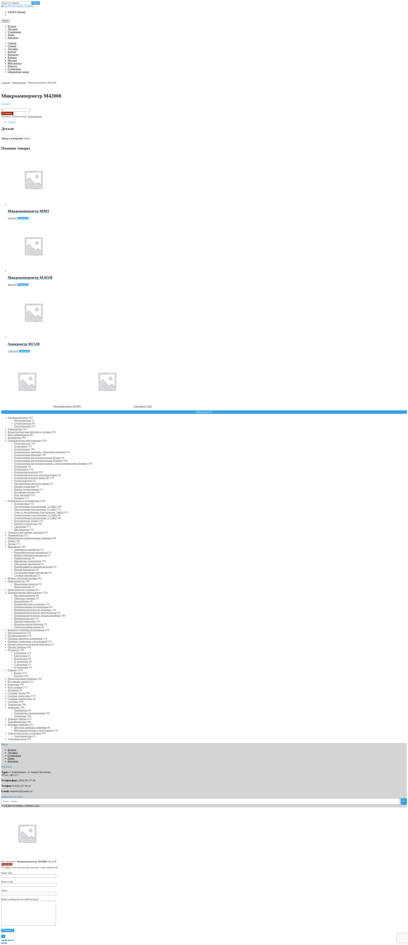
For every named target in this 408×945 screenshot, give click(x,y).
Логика (12, 543)
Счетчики (13, 701)
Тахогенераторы (23, 736)
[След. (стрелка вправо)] (5, 943)
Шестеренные (21, 529)
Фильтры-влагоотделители (28, 624)
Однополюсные (22, 423)
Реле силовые (15, 687)
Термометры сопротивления (29, 713)
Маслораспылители (24, 595)
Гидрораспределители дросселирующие (35, 475)
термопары (14, 707)
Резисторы (13, 684)
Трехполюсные (22, 426)
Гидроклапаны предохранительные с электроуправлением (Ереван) (50, 463)
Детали (11, 122)
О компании (14, 32)
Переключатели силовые (21, 589)
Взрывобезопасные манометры (31, 552)
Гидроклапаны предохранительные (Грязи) (37, 457)
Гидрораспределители (26, 472)
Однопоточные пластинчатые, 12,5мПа (35, 515)
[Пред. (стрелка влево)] (2, 943)
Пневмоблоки (21, 601)
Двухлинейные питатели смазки (31, 483)
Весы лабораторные (18, 434)
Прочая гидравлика (24, 486)
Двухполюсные (22, 420)
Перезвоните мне (204, 412)
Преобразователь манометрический (33, 566)
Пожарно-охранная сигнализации (26, 630)
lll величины (21, 658)
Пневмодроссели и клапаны (29, 604)
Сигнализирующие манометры (31, 572)
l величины (20, 653)
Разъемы (12, 670)
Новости (12, 66)
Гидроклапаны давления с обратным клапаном (39, 452)
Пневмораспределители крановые (32, 609)
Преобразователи (17, 635)
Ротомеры (13, 690)
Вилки (17, 673)
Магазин (12, 60)
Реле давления (22, 495)
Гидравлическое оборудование (24, 440)
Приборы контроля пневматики (25, 638)
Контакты (13, 37)
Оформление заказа (18, 71)
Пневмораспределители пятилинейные (35, 612)
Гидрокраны (20, 466)
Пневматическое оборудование (24, 592)
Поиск (35, 3)
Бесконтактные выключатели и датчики (29, 432)
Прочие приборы (17, 647)
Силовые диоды (16, 693)
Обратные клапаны (24, 598)
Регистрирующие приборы (22, 678)
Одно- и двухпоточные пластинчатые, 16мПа (38, 512)
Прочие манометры (24, 569)
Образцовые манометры (27, 564)
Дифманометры (22, 558)
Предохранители (17, 632)
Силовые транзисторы (20, 698)
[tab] (207, 122)
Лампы (11, 541)
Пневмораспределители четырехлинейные (37, 615)
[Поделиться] (5, 940)
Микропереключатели (26, 584)
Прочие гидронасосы (25, 523)
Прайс (11, 34)
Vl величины (21, 667)
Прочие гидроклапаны (26, 489)
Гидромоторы (21, 503)
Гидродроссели (22, 443)
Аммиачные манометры (27, 549)
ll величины (20, 655)
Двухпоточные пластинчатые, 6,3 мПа (35, 509)
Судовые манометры (25, 575)
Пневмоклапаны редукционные (31, 607)
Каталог (12, 26)
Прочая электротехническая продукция (29, 644)
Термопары (20, 716)
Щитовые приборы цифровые (30, 727)
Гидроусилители (23, 480)
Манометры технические (27, 561)
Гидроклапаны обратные (27, 455)
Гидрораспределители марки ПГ (31, 477)
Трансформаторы (17, 721)
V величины (21, 664)
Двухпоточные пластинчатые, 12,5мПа (35, 506)
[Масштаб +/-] (12, 940)
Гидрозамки (20, 446)
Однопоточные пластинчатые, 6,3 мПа (35, 518)
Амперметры (19, 82)
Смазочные (20, 526)
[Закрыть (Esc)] (2, 940)
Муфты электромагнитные (22, 578)
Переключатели (16, 581)
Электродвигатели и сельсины (24, 733)
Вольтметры (14, 437)
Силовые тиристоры (19, 696)
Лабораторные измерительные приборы (29, 538)
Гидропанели (21, 469)
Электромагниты (17, 739)
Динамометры (15, 535)
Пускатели (13, 650)
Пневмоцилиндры (24, 618)
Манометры (14, 546)
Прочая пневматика (25, 621)
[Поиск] (404, 801)
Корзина (12, 57)
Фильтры (19, 498)
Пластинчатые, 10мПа (26, 521)
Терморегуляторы (17, 719)
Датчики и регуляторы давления (25, 532)
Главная (12, 43)
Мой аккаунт (15, 63)
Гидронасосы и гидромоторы (23, 500)
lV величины (21, 661)
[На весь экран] (9, 940)
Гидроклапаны (22, 449)
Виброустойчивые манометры (30, 555)
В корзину (7, 113)
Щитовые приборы (18, 724)
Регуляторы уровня (18, 681)
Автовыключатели (18, 417)
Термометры (14, 704)
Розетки (18, 675)
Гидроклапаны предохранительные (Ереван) (38, 460)
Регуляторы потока (24, 492)
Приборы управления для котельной (27, 641)
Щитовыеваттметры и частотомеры (33, 730)
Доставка (13, 29)
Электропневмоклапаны (27, 627)
